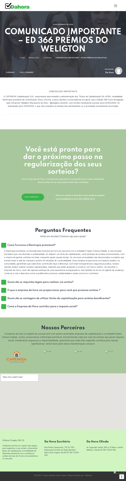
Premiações (33, 58)
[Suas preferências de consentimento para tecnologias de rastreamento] (121, 476)
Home (22, 58)
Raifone (88, 475)
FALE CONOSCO (32, 197)
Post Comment (27, 72)
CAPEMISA (47, 58)
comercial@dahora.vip (66, 198)
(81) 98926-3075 (87, 198)
